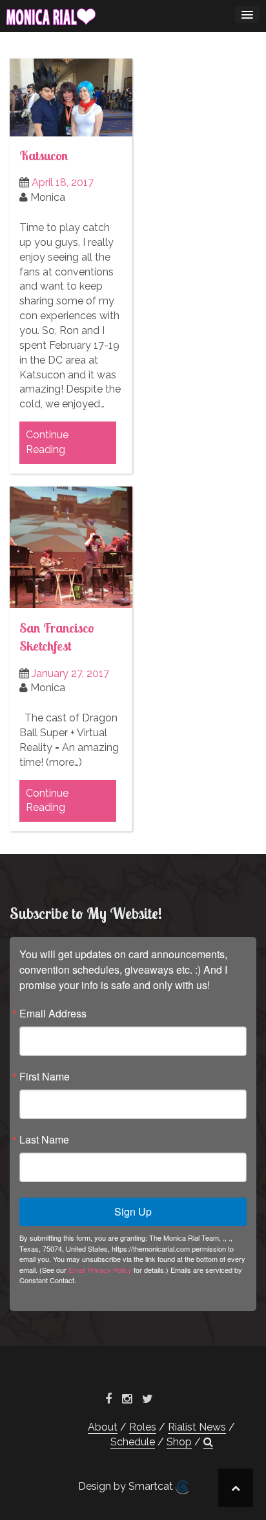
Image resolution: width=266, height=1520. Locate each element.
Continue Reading (47, 442)
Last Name (44, 1140)
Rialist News (197, 1427)
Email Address (53, 1013)
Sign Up (133, 1211)
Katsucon (43, 155)
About (103, 1427)
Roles (142, 1427)
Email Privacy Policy (100, 1270)
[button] (208, 1442)
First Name (44, 1076)
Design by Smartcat (127, 1486)
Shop (179, 1442)
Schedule (132, 1442)
